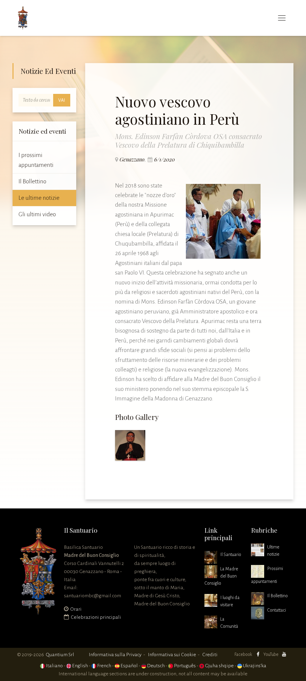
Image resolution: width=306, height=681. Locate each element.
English (79, 665)
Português (184, 665)
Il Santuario (230, 554)
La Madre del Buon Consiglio (221, 576)
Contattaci (276, 610)
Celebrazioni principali (96, 617)
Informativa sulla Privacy (115, 654)
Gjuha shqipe (219, 665)
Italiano (54, 665)
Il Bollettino (32, 181)
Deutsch (155, 665)
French (103, 665)
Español (129, 665)
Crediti (210, 654)
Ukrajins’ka (254, 665)
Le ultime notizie (39, 198)
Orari (76, 609)
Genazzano (132, 159)
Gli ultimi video (37, 214)
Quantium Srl (60, 654)
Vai (61, 100)
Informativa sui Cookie (172, 654)
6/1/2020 (164, 159)
